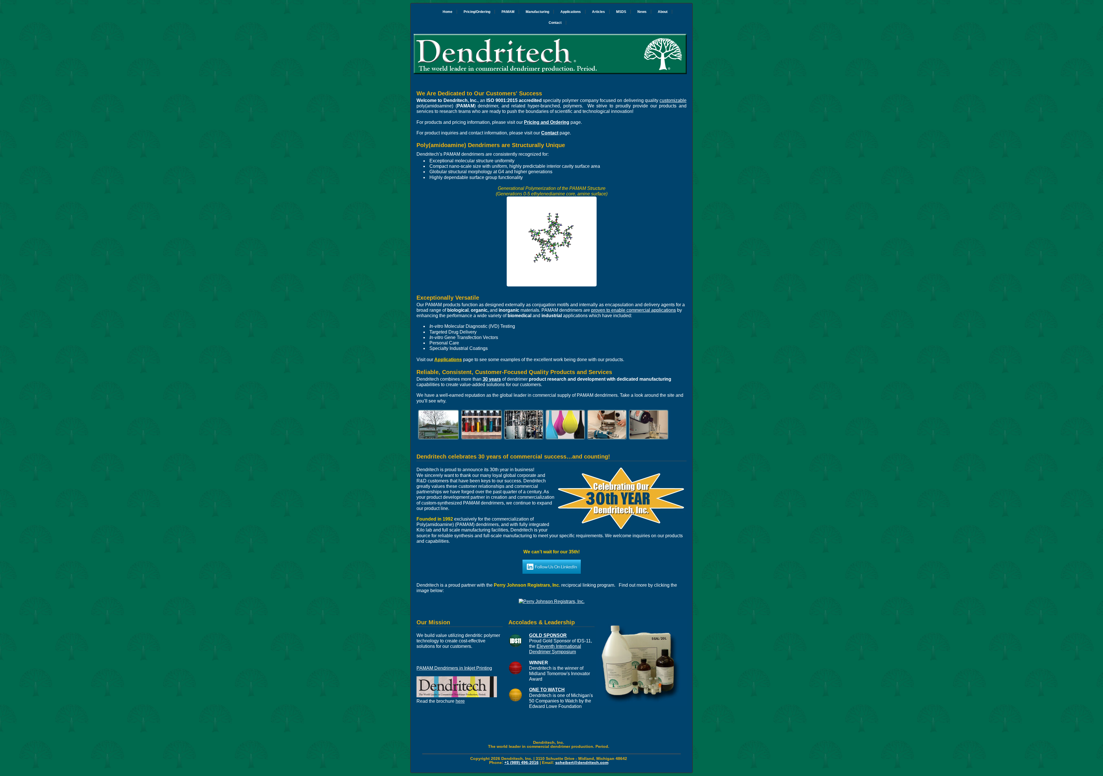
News (642, 12)
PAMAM (508, 12)
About (663, 12)
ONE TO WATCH (547, 689)
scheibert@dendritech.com (581, 762)
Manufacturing (537, 12)
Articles (598, 12)
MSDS (621, 12)
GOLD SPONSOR (548, 635)
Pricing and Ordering (546, 122)
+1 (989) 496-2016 (521, 762)
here (460, 701)
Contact (555, 23)
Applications (570, 12)
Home (447, 12)
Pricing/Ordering (477, 12)
